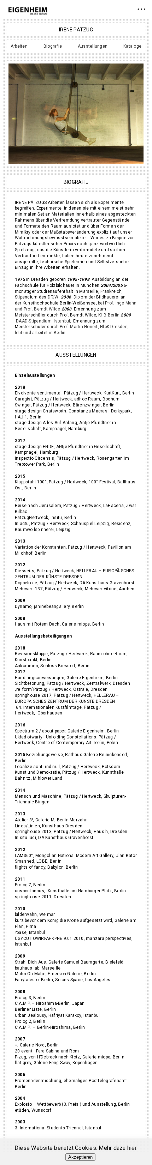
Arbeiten (19, 46)
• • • (142, 9)
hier (131, 1148)
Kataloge (132, 46)
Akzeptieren (80, 1157)
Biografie (52, 46)
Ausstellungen (92, 46)
